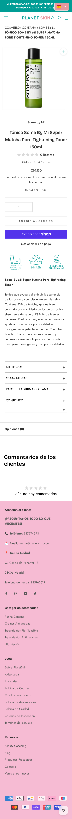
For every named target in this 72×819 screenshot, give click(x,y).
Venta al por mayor (17, 773)
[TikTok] (35, 593)
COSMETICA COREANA (20, 27)
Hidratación (12, 644)
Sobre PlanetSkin (15, 667)
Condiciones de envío (19, 695)
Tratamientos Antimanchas (21, 637)
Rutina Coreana (14, 617)
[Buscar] (59, 17)
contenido (35, 400)
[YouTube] (25, 593)
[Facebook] (6, 593)
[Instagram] (15, 593)
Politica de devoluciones (20, 702)
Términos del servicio (18, 723)
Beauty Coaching (15, 746)
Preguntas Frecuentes (18, 759)
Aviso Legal (12, 674)
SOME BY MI (47, 27)
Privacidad (11, 681)
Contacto (10, 766)
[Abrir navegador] (6, 17)
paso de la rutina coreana (35, 389)
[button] (62, 6)
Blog (7, 753)
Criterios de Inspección (20, 716)
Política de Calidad (17, 709)
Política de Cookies (17, 688)
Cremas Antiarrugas (17, 623)
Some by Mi (36, 122)
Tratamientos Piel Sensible (21, 630)
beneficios (35, 367)
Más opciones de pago (36, 244)
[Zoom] (63, 51)
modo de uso (35, 378)
